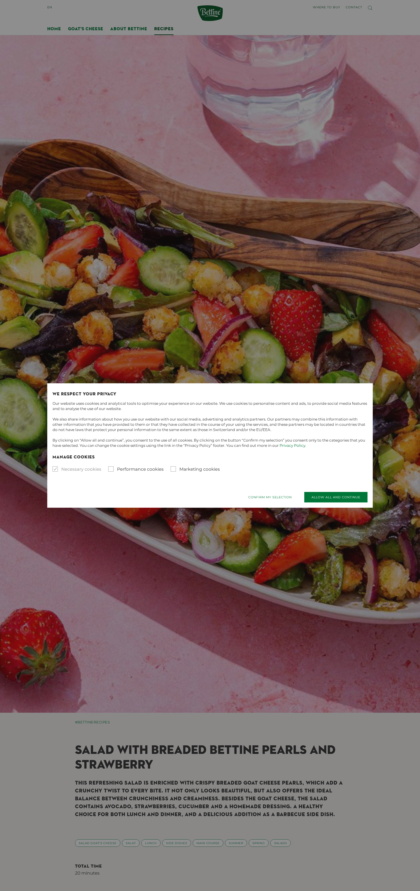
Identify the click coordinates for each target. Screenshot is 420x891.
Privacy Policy (292, 445)
